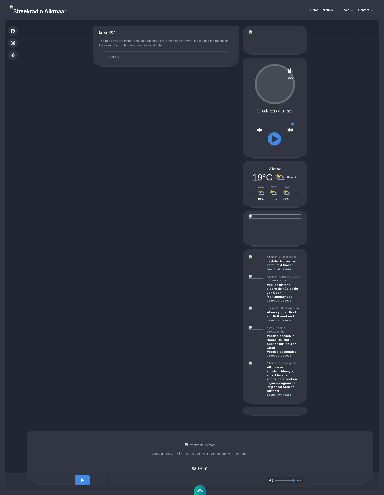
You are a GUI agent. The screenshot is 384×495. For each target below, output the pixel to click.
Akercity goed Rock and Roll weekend (282, 314)
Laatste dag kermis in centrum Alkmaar (283, 263)
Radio (345, 10)
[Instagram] (13, 43)
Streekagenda (288, 256)
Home (314, 10)
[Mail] (13, 55)
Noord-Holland (276, 327)
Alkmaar (272, 256)
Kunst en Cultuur (289, 276)
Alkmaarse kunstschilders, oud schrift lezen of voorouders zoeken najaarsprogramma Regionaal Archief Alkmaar (282, 379)
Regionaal (273, 308)
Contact (363, 10)
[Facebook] (13, 31)
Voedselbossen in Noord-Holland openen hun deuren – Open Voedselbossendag (283, 343)
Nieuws (328, 10)
